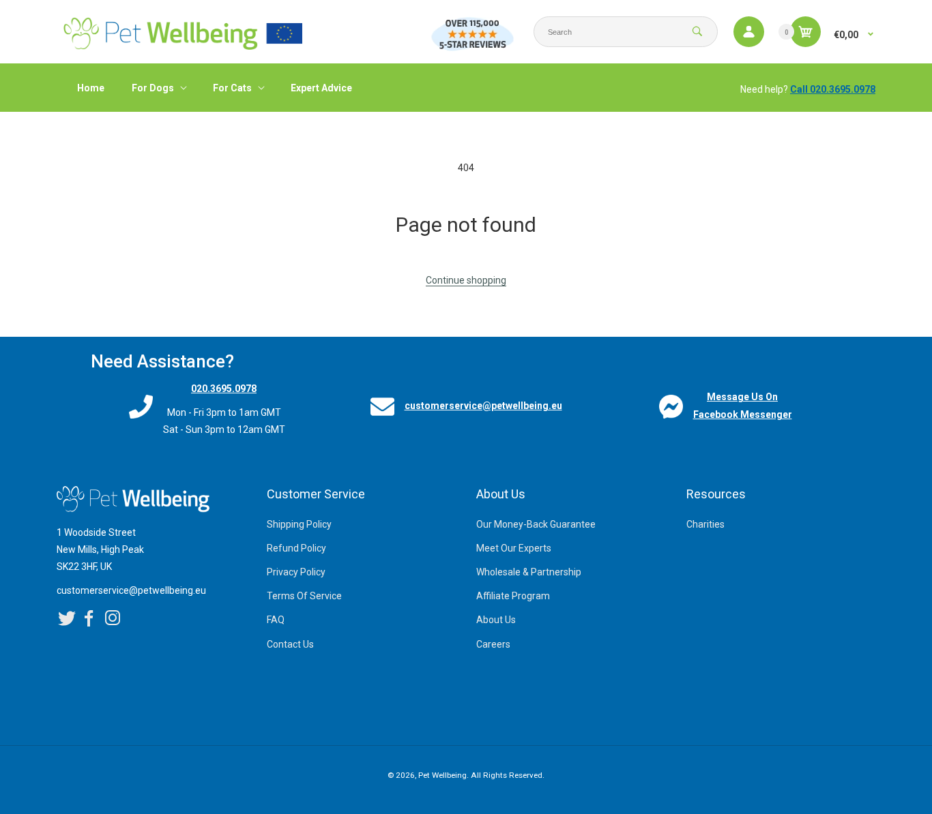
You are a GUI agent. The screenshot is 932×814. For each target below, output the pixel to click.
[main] (466, 224)
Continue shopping (466, 280)
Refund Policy (296, 548)
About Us (496, 619)
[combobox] (626, 31)
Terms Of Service (304, 595)
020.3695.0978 (224, 388)
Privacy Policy (296, 572)
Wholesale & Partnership (528, 572)
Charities (705, 524)
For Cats (232, 87)
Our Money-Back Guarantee (536, 524)
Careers (493, 644)
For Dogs (153, 87)
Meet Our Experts (513, 548)
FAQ (276, 619)
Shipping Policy (299, 524)
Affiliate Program (513, 595)
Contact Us (290, 644)
